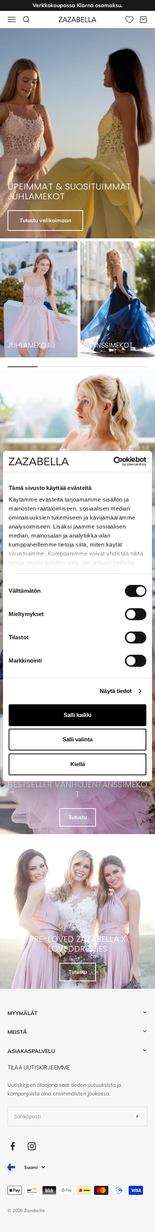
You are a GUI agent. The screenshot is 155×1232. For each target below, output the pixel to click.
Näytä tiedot (116, 691)
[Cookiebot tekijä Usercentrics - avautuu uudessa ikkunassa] (113, 461)
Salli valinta (77, 739)
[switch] (135, 614)
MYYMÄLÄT (23, 1013)
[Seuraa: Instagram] (32, 1146)
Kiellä (77, 764)
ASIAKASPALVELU (31, 1051)
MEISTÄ (17, 1032)
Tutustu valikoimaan (45, 220)
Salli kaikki (77, 715)
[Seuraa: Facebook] (13, 1146)
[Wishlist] (129, 19)
